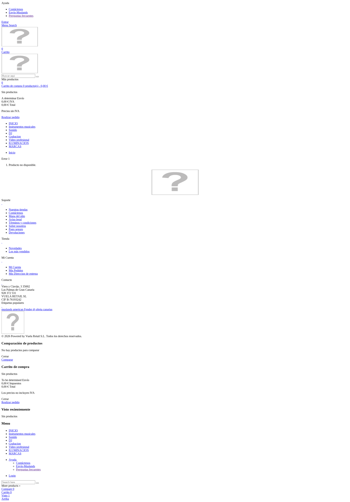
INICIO (13, 123)
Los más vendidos (19, 251)
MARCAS (15, 146)
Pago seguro (16, 229)
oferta (39, 309)
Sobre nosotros (17, 226)
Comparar (7, 359)
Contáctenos (16, 9)
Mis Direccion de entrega (23, 273)
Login (12, 475)
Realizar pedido (10, 117)
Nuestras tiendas (18, 209)
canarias (47, 309)
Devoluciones (17, 232)
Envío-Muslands (18, 12)
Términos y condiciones (22, 222)
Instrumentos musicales (22, 126)
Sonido (13, 130)
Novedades (15, 248)
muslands (7, 309)
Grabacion (15, 136)
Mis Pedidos (16, 270)
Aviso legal (15, 219)
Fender (28, 309)
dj (34, 309)
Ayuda (13, 459)
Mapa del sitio (17, 216)
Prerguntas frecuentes (21, 15)
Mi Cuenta (15, 267)
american (18, 309)
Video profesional (19, 139)
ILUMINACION (19, 143)
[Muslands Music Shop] (19, 45)
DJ (10, 133)
